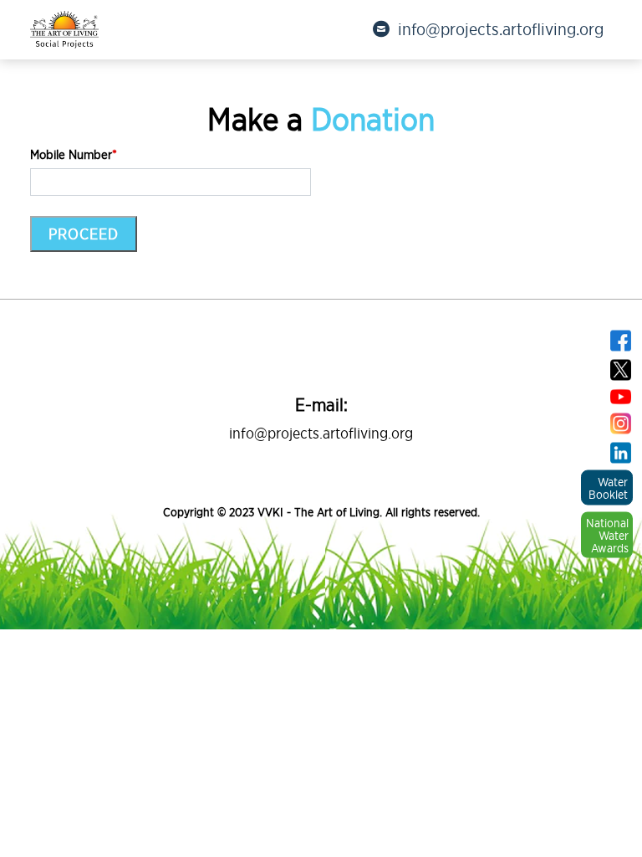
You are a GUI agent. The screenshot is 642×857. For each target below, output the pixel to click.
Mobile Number (73, 154)
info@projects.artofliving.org (501, 29)
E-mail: (321, 404)
